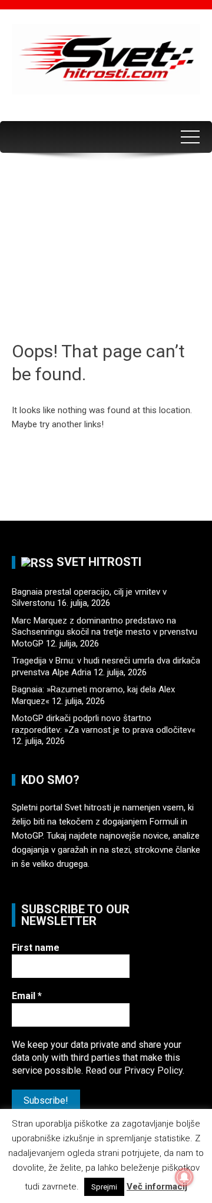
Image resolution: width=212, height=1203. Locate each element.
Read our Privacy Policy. (134, 1070)
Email (27, 995)
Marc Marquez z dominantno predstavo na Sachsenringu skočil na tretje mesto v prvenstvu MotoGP (104, 632)
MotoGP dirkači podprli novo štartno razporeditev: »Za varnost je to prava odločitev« (104, 724)
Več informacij (157, 1186)
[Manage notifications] (184, 1177)
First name (35, 947)
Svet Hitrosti (99, 562)
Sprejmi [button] (104, 1186)
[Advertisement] (106, 250)
